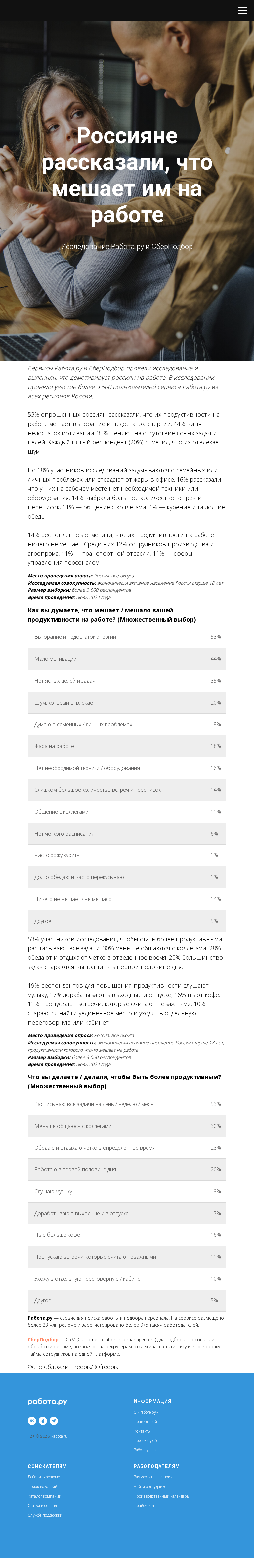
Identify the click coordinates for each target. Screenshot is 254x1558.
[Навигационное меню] (242, 10)
